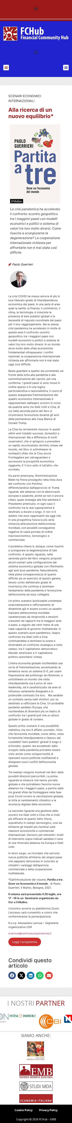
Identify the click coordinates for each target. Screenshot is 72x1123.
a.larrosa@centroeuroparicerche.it (29, 933)
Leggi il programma (24, 942)
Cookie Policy (23, 1110)
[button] (36, 8)
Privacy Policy (48, 1110)
